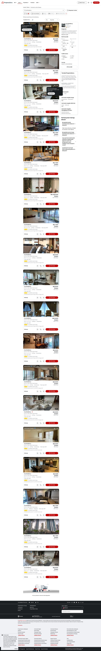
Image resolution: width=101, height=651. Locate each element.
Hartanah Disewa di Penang (39, 641)
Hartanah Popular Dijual (23, 638)
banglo (70, 79)
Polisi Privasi (13, 640)
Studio (63, 104)
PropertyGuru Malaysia (23, 629)
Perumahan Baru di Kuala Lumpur (73, 632)
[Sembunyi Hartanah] (55, 24)
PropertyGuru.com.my (22, 620)
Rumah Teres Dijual (38, 633)
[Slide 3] (40, 221)
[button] (66, 34)
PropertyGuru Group (22, 605)
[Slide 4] (41, 221)
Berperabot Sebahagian (66, 113)
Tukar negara (64, 605)
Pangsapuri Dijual (37, 632)
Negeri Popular (53, 638)
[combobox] (44, 10)
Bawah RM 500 (64, 99)
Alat (68, 638)
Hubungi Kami (33, 605)
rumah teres (67, 78)
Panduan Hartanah (21, 632)
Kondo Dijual (36, 630)
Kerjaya (19, 610)
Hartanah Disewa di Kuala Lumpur (40, 640)
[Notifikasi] (91, 2)
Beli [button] (15, 2)
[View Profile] (26, 23)
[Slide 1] (38, 67)
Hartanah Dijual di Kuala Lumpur (24, 640)
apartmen (63, 79)
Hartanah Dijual (37, 629)
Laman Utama (26, 7)
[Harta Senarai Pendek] (57, 24)
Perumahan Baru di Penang (72, 633)
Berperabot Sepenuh (65, 112)
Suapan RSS (69, 643)
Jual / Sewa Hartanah (71, 641)
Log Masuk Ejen (70, 640)
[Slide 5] (42, 221)
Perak (65, 93)
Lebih (37, 2)
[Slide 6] (43, 221)
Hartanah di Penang (54, 643)
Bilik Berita (32, 607)
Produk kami (20, 608)
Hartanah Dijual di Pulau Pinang (24, 641)
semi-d (67, 79)
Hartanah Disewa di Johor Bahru (40, 643)
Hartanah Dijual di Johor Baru (23, 643)
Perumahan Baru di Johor (72, 630)
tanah (74, 79)
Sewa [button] (19, 2)
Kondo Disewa (53, 630)
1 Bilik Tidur (67, 104)
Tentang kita (20, 607)
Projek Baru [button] (25, 2)
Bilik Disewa (52, 633)
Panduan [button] (32, 2)
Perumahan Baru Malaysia (72, 629)
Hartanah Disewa (54, 629)
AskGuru (19, 630)
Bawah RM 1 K (70, 99)
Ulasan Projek (20, 633)
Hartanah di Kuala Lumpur (55, 640)
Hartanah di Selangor (54, 641)
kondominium (72, 78)
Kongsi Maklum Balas (34, 608)
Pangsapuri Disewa (54, 632)
